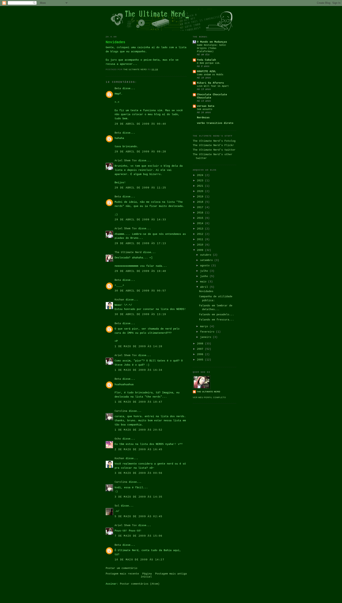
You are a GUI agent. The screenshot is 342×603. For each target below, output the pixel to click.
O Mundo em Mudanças (212, 41)
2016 (201, 212)
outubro (206, 254)
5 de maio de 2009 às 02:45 (138, 516)
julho (205, 270)
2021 (201, 185)
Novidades (206, 291)
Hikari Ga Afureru (210, 82)
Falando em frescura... (216, 319)
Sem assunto (204, 109)
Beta (118, 88)
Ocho (118, 438)
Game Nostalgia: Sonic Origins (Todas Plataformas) (211, 48)
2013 (201, 228)
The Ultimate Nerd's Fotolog (214, 141)
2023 (201, 180)
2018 (201, 202)
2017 (201, 207)
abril (205, 287)
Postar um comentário (121, 568)
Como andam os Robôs (210, 74)
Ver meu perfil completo (209, 397)
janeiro (206, 337)
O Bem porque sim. (208, 63)
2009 (201, 250)
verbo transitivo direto (215, 123)
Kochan (119, 299)
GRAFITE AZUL (206, 71)
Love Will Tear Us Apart (213, 86)
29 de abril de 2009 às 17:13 (140, 243)
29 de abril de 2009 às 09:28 (140, 151)
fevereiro (208, 331)
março (205, 326)
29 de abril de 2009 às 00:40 (140, 123)
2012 (201, 234)
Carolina (121, 411)
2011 (201, 239)
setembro (207, 260)
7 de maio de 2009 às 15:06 (138, 535)
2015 (201, 218)
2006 (201, 354)
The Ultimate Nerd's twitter (214, 149)
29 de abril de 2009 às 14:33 (140, 219)
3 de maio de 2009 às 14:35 (138, 496)
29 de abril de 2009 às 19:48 (140, 271)
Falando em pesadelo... (216, 314)
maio (204, 281)
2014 (201, 223)
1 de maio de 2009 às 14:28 (138, 346)
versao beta (205, 106)
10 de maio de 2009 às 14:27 (139, 559)
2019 (201, 196)
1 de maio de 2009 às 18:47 (138, 401)
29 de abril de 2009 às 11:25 (140, 187)
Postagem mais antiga (171, 573)
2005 (201, 359)
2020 (201, 191)
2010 (201, 244)
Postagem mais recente (122, 573)
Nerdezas (203, 117)
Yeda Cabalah (206, 59)
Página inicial (146, 575)
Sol (117, 505)
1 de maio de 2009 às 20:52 (138, 429)
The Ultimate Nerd (128, 252)
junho (205, 276)
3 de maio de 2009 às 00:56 (138, 473)
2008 (201, 343)
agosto (205, 265)
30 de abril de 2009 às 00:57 (140, 290)
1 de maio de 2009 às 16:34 (138, 370)
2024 (201, 175)
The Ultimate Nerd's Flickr (213, 145)
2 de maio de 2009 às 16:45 (138, 449)
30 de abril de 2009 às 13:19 (140, 314)
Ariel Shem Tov (126, 160)
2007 (201, 349)
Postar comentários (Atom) (140, 583)
